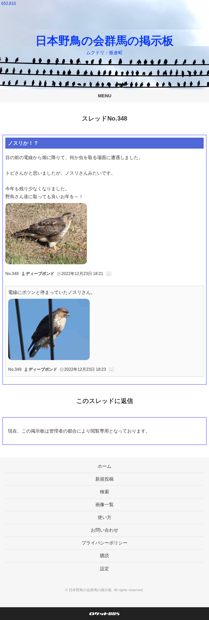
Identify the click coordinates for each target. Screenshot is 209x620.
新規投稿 (104, 479)
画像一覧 (104, 504)
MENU (104, 95)
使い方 (104, 517)
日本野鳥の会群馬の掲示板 (104, 40)
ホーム (104, 466)
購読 (104, 555)
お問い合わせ (104, 530)
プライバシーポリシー (104, 542)
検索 (104, 491)
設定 (104, 568)
